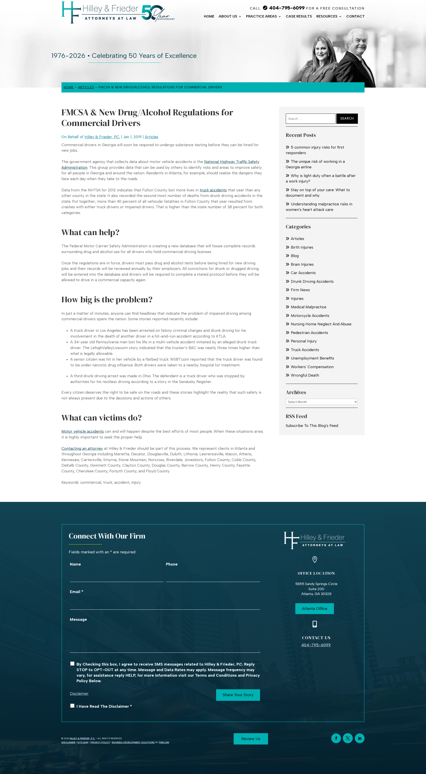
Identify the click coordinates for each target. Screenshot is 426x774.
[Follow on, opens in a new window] (348, 738)
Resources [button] (326, 16)
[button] (421, 741)
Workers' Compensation (312, 367)
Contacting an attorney (82, 448)
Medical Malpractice (308, 307)
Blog (295, 255)
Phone (172, 564)
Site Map (83, 742)
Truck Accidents (305, 350)
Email (76, 591)
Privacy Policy (100, 742)
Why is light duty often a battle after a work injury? (321, 178)
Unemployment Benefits (312, 358)
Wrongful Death (305, 375)
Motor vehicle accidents (82, 431)
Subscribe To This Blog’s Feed (312, 425)
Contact (355, 16)
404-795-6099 (287, 8)
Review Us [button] (250, 738)
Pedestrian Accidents (309, 332)
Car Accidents (303, 273)
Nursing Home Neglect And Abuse (321, 324)
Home (209, 16)
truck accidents (213, 190)
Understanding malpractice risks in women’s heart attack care (319, 207)
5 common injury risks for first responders (315, 150)
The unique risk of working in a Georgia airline (315, 164)
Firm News (300, 290)
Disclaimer (79, 693)
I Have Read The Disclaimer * (104, 706)
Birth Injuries (302, 247)
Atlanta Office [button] (314, 608)
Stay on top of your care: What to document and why (318, 193)
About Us (228, 16)
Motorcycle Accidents (310, 315)
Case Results (299, 16)
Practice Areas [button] (261, 16)
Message (78, 619)
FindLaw (164, 742)
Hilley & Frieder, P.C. (102, 137)
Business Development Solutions (133, 742)
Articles (151, 137)
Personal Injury (304, 341)
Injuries (297, 298)
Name (75, 564)
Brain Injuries (302, 264)
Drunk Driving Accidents (312, 281)
